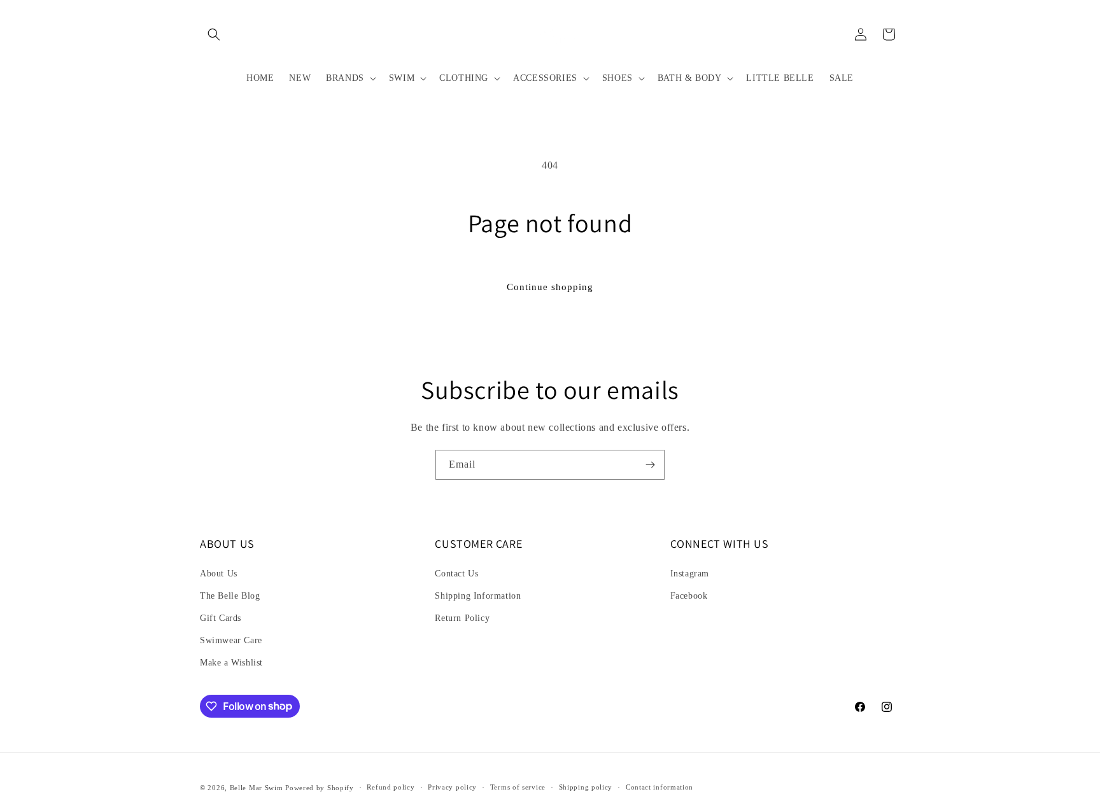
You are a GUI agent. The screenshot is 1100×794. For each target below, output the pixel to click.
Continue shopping (550, 287)
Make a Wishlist (231, 662)
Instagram (689, 573)
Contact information (659, 787)
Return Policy (462, 618)
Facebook (689, 596)
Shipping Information (478, 596)
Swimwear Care (231, 640)
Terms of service (518, 787)
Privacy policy (452, 787)
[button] (214, 34)
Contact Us (456, 573)
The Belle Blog (230, 596)
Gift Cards (220, 618)
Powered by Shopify (319, 787)
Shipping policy (586, 787)
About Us (218, 573)
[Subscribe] (650, 465)
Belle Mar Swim (256, 787)
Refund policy (390, 787)
